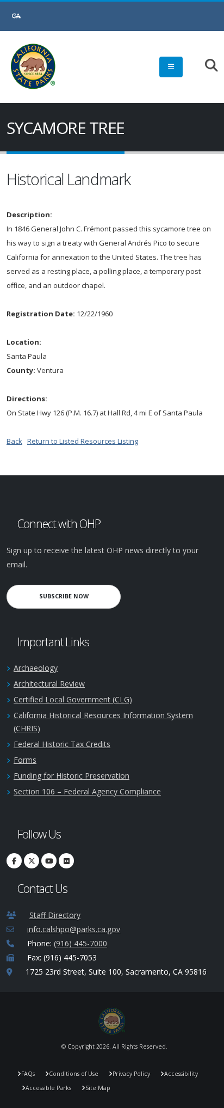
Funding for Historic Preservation (71, 775)
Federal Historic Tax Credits (62, 744)
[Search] (205, 66)
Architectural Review (49, 683)
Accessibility (181, 1074)
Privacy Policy (131, 1074)
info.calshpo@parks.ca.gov (73, 929)
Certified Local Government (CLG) (73, 699)
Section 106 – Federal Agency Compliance (87, 791)
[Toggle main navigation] (171, 67)
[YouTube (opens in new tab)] (49, 860)
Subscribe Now (80, 596)
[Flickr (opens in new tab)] (66, 860)
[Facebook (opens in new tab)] (14, 860)
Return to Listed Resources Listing (82, 441)
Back (14, 441)
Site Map (97, 1088)
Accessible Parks (48, 1088)
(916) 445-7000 (80, 943)
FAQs (28, 1074)
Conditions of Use (73, 1074)
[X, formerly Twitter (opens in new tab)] (31, 860)
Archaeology (36, 668)
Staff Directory (54, 915)
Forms (25, 760)
